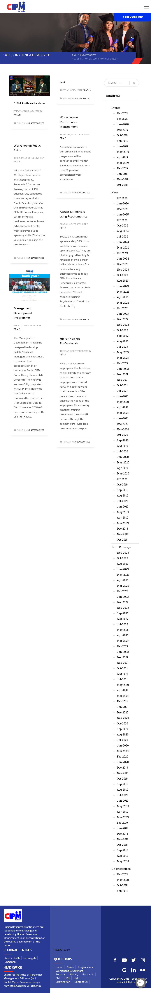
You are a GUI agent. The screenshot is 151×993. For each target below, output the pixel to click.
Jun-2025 (123, 214)
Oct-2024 (122, 225)
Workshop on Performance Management (69, 121)
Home (73, 55)
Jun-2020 (123, 457)
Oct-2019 (122, 135)
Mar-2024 (123, 247)
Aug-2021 (122, 674)
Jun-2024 (123, 242)
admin (63, 138)
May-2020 (123, 462)
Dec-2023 (122, 264)
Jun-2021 (122, 396)
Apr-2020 (123, 468)
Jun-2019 (122, 146)
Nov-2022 (123, 324)
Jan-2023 (123, 313)
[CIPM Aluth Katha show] (29, 85)
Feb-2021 (122, 113)
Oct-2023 (122, 275)
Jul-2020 (122, 451)
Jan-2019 (122, 174)
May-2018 (123, 861)
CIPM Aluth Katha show (29, 103)
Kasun (17, 115)
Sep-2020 (123, 440)
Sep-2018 (122, 850)
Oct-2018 (122, 185)
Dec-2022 (122, 319)
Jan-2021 (122, 418)
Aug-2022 (123, 341)
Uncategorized (88, 55)
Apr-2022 (123, 635)
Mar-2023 (123, 302)
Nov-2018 (123, 179)
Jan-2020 (123, 124)
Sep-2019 (122, 141)
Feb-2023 (122, 308)
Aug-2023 (123, 280)
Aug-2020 (123, 446)
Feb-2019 (122, 168)
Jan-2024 (123, 258)
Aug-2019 (122, 495)
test (62, 82)
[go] (134, 83)
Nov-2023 (123, 269)
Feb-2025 (122, 220)
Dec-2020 (122, 424)
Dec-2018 (122, 528)
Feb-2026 (122, 198)
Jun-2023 (123, 286)
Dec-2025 (122, 209)
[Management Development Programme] (29, 285)
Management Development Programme (23, 312)
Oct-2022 (122, 330)
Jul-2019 (122, 501)
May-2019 (123, 152)
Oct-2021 (122, 385)
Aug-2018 (122, 855)
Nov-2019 (123, 773)
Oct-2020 (122, 435)
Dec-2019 (122, 130)
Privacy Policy (62, 949)
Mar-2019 (123, 163)
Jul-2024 (122, 236)
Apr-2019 (122, 157)
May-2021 (123, 402)
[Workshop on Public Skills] (29, 136)
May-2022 (123, 352)
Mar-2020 (123, 473)
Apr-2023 (123, 297)
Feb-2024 (122, 253)
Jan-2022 (123, 368)
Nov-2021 (123, 380)
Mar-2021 (123, 413)
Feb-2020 (122, 118)
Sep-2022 (123, 335)
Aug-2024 (123, 231)
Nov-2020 (123, 429)
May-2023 (123, 291)
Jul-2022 (122, 346)
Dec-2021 (122, 374)
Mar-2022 (123, 357)
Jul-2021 (122, 391)
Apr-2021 (122, 407)
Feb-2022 (122, 363)
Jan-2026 (123, 203)
